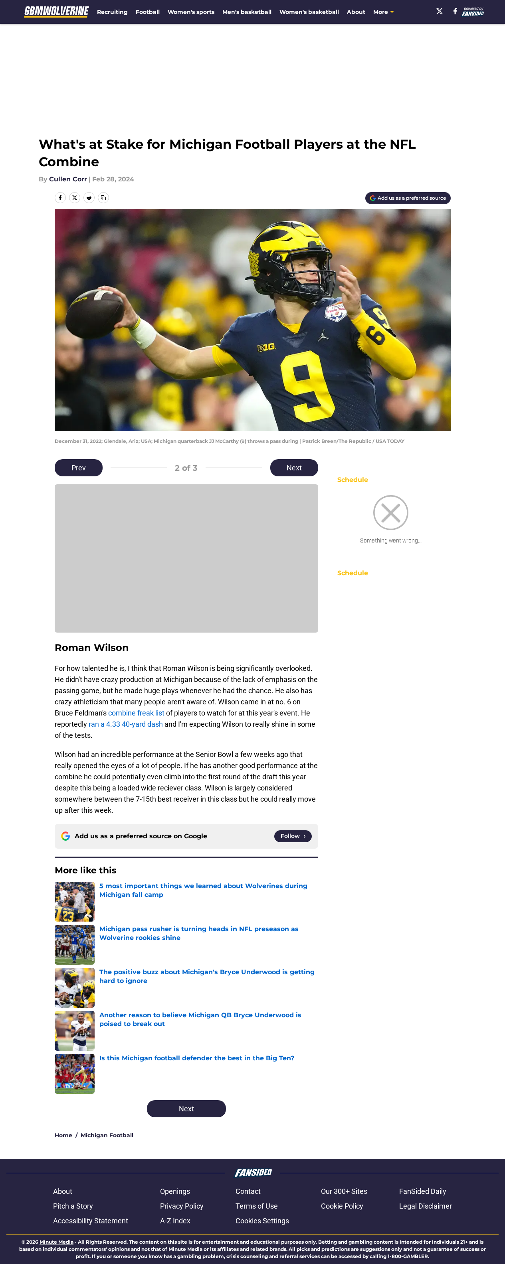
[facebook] (455, 11)
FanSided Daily (422, 1191)
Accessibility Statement (90, 1221)
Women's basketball (309, 12)
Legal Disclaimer (425, 1206)
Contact (248, 1191)
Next (294, 468)
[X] (439, 11)
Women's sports (191, 12)
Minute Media (56, 1242)
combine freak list (136, 713)
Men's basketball (246, 12)
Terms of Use (257, 1206)
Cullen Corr (68, 179)
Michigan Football (107, 1135)
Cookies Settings (262, 1221)
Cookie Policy (342, 1206)
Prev (78, 468)
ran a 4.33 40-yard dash (125, 724)
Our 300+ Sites (344, 1191)
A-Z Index (175, 1221)
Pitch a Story (73, 1206)
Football (148, 12)
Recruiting (112, 12)
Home (63, 1135)
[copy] (103, 197)
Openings (175, 1191)
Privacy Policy (182, 1206)
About (356, 12)
